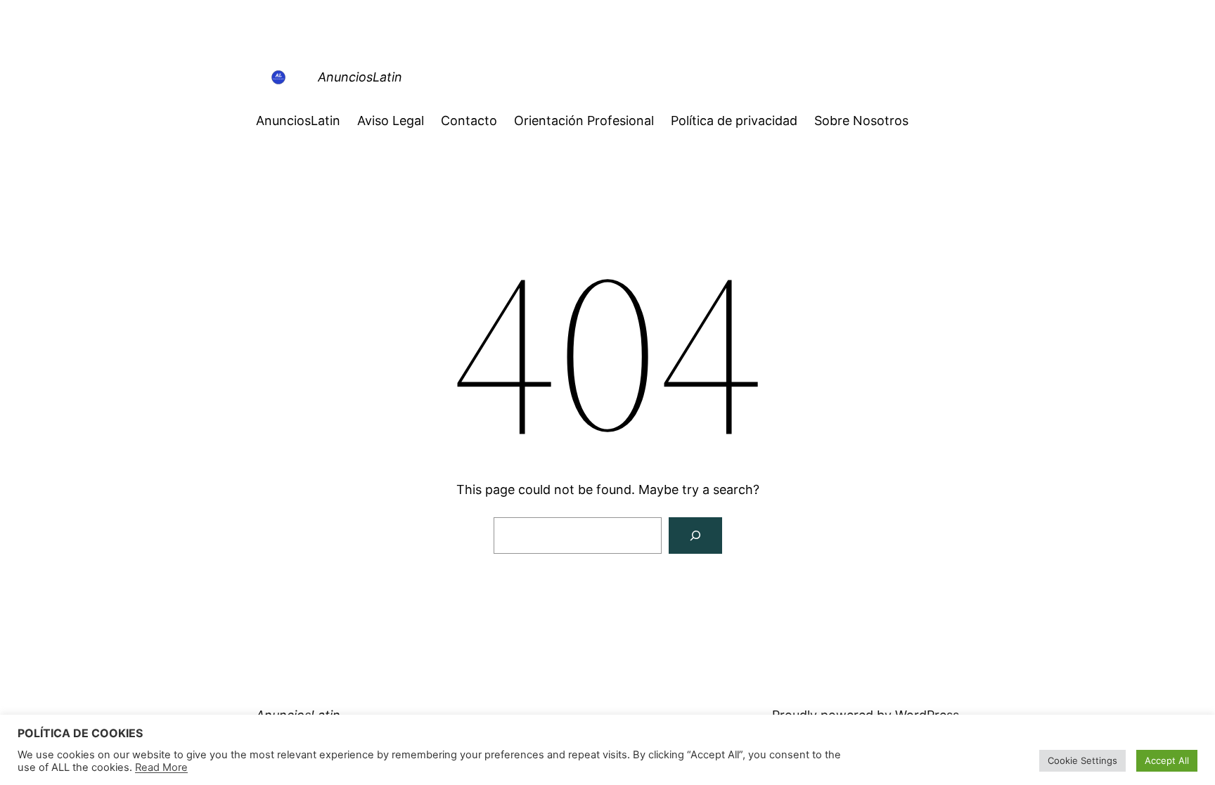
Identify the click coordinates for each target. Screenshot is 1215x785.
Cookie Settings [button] (1082, 760)
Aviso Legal (390, 120)
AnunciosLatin (360, 77)
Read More (161, 767)
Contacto (469, 120)
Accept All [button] (1167, 760)
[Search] (695, 535)
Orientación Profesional (584, 120)
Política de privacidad (734, 120)
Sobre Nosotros (861, 120)
